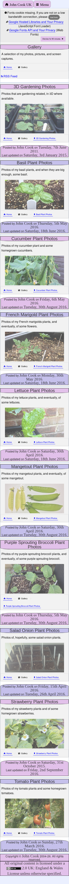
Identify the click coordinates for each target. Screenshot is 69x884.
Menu (44, 5)
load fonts (54, 17)
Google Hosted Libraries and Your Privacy (36, 22)
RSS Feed (10, 76)
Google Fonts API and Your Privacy (32, 30)
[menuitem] (18, 4)
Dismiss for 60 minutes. (52, 38)
